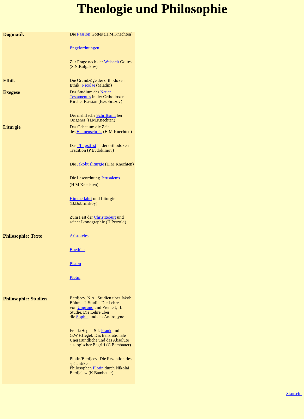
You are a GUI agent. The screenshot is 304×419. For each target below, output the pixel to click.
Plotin (75, 277)
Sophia (82, 316)
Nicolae (88, 85)
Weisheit (111, 61)
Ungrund (85, 307)
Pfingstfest (86, 145)
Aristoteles (79, 235)
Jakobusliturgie (90, 164)
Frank (106, 330)
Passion (83, 34)
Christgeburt (105, 217)
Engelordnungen (84, 47)
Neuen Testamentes (91, 94)
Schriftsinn (106, 115)
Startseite (294, 393)
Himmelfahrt (81, 198)
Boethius (77, 249)
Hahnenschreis (89, 131)
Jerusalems (110, 177)
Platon (75, 263)
